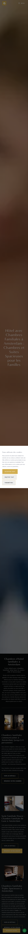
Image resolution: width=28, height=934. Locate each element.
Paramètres (9, 482)
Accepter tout (10, 471)
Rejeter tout (9, 477)
